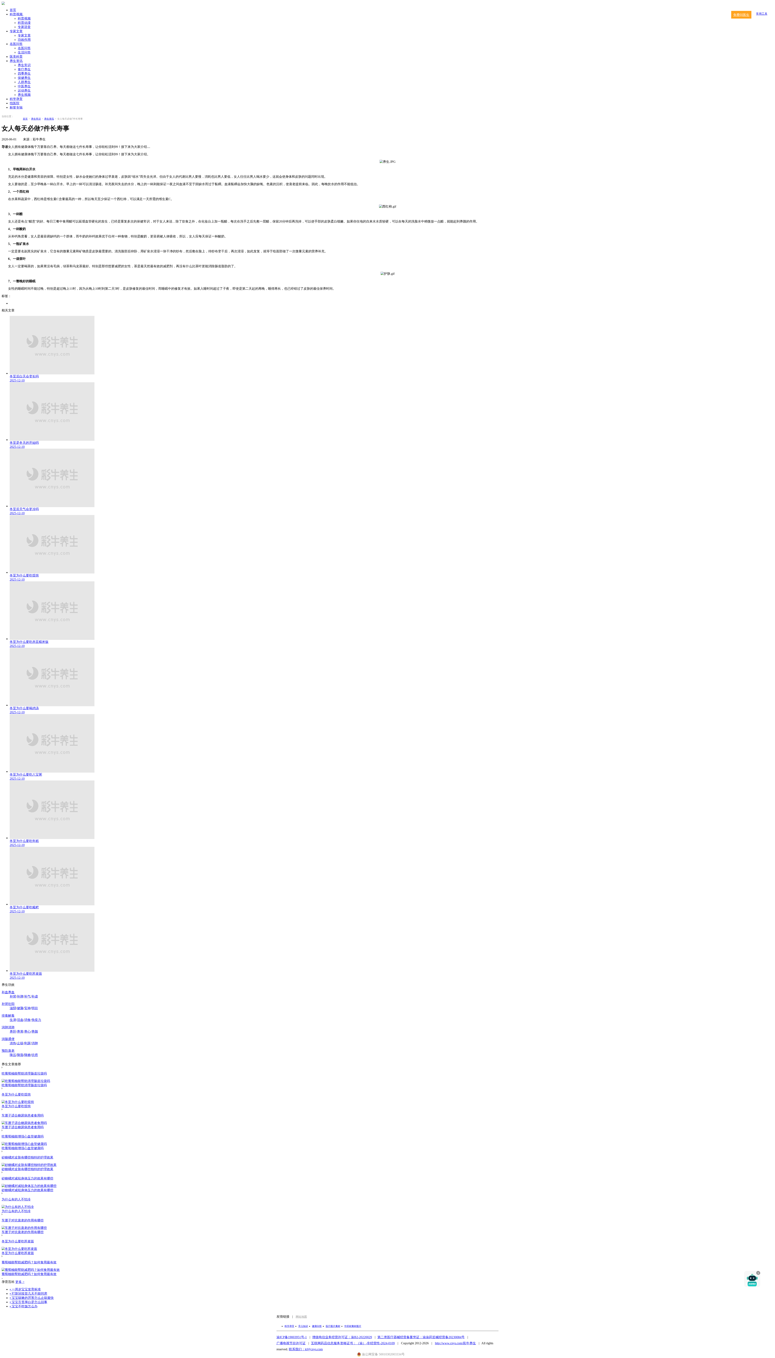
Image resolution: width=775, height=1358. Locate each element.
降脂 (20, 1055)
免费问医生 (741, 15)
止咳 (20, 1043)
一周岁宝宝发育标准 (25, 1289)
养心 (27, 1031)
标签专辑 (16, 107)
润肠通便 (8, 1039)
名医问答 (16, 44)
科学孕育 (16, 99)
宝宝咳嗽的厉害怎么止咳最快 (32, 1298)
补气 (27, 996)
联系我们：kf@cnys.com (306, 1349)
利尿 (27, 1043)
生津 (13, 1020)
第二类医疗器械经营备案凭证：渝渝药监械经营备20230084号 (421, 1337)
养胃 (20, 1031)
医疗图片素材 (333, 1326)
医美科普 (16, 56)
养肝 (13, 1031)
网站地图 (301, 1316)
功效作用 (24, 39)
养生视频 (24, 94)
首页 (13, 10)
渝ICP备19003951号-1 (291, 1337)
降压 (13, 1055)
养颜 (34, 1031)
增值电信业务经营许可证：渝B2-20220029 (342, 1337)
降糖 (27, 1055)
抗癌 (34, 1055)
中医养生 (24, 86)
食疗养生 (24, 69)
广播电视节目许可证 (291, 1343)
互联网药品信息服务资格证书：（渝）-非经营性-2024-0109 (353, 1343)
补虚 (34, 996)
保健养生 (24, 77)
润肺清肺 (8, 1027)
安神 (27, 1008)
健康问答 (317, 1326)
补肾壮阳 (8, 1004)
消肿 (34, 1043)
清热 (13, 1043)
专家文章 (16, 31)
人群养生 (24, 82)
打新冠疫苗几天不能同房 (28, 1293)
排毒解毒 (8, 1015)
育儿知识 (303, 1326)
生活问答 (24, 52)
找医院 (14, 103)
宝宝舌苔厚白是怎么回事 (28, 1302)
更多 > (19, 1282)
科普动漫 (24, 22)
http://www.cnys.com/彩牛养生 (455, 1343)
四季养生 (24, 73)
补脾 (20, 996)
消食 (27, 1020)
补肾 (13, 996)
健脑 (20, 1008)
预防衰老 (8, 1050)
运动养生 (24, 90)
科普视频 (16, 14)
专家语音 (24, 27)
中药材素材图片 (352, 1326)
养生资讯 (16, 61)
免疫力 (36, 1020)
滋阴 (13, 1008)
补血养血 (8, 992)
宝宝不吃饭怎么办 (24, 1306)
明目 (34, 1008)
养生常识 (24, 65)
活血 (20, 1020)
